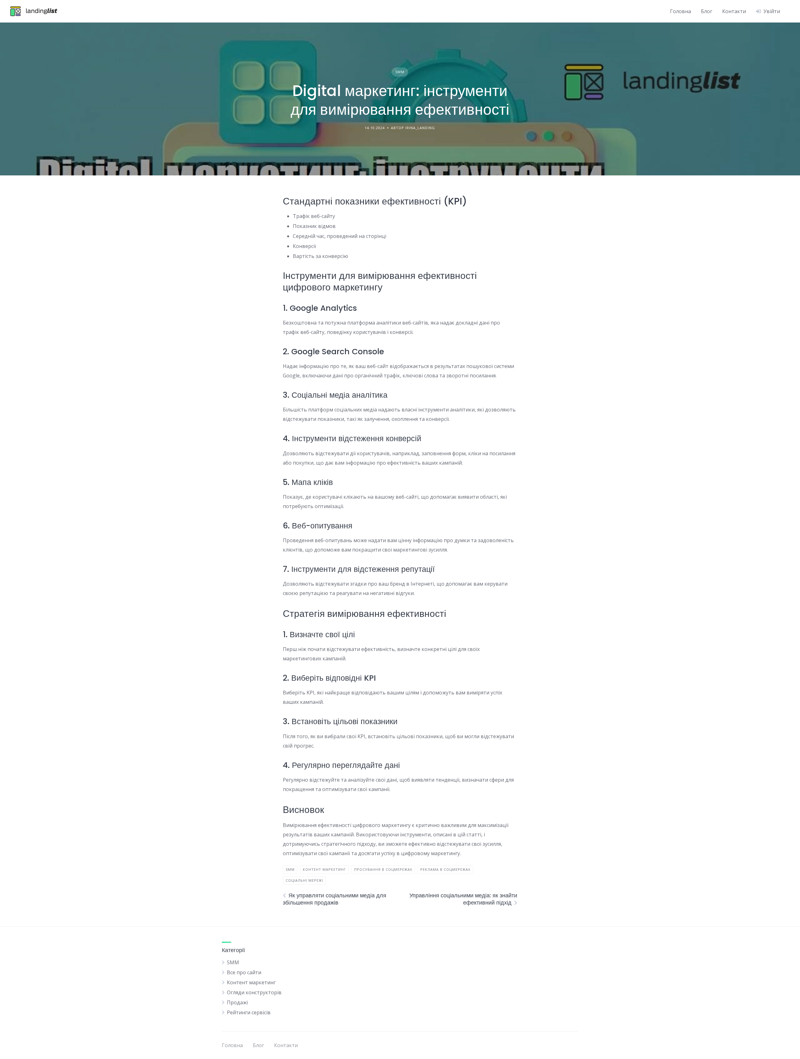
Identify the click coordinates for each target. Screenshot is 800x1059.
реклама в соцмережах (445, 869)
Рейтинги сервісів (249, 1012)
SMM (399, 71)
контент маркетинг (324, 869)
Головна (680, 11)
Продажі (237, 1002)
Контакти (734, 11)
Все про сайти (244, 972)
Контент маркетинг (251, 982)
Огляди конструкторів (254, 992)
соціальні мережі (304, 880)
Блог (706, 11)
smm (290, 869)
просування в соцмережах (383, 869)
